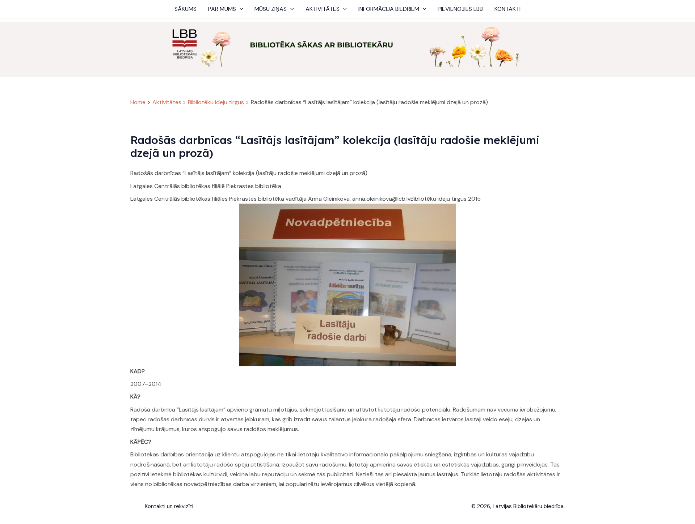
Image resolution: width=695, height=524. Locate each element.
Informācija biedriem (388, 9)
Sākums (185, 9)
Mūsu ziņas (270, 9)
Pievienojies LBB (460, 9)
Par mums (222, 9)
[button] (239, 9)
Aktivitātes (323, 9)
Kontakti (507, 9)
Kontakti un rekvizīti (169, 506)
